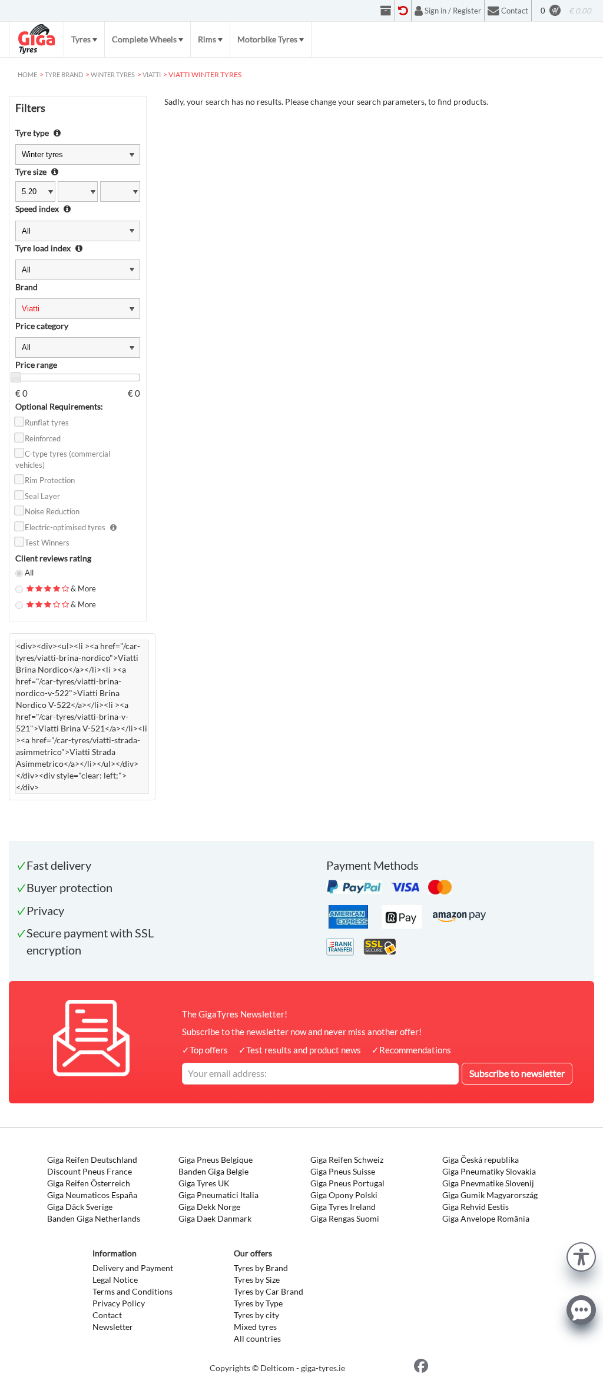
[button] (581, 1255)
